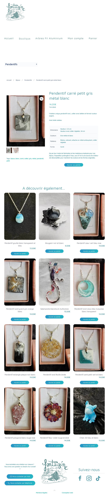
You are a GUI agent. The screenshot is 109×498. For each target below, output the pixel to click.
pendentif (40, 158)
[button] (41, 99)
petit (8, 161)
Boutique (24, 38)
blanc (17, 158)
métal (34, 158)
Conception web (67, 493)
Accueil (9, 38)
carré (22, 158)
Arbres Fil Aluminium (49, 38)
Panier (93, 38)
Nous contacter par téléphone (21, 483)
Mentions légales (41, 493)
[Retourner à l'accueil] (15, 12)
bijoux (13, 158)
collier (26, 158)
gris (30, 158)
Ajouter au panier (73, 165)
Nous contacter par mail (21, 476)
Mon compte (76, 38)
